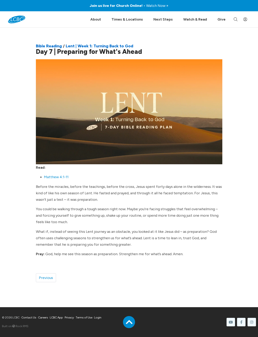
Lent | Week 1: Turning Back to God (99, 46)
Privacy (69, 317)
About (95, 19)
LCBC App (56, 317)
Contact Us (28, 317)
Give (221, 19)
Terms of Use (84, 317)
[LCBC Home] (16, 19)
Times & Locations (127, 19)
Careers (43, 317)
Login (97, 317)
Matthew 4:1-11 (56, 177)
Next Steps (163, 19)
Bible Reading (49, 46)
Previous (46, 278)
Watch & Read (195, 19)
